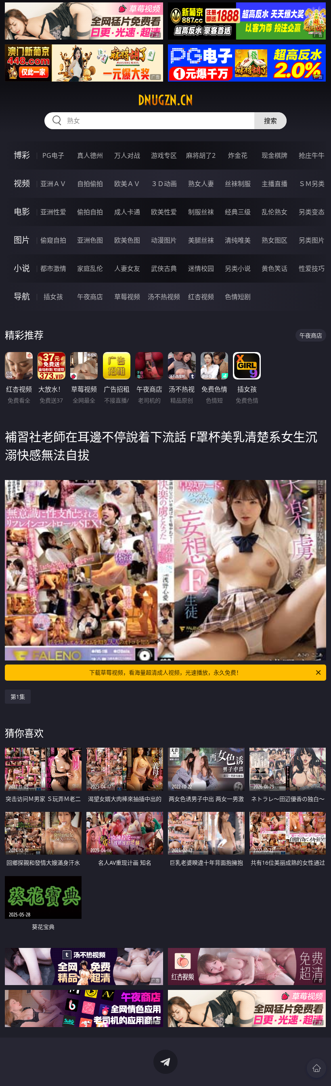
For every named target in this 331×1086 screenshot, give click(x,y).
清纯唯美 (238, 240)
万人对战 (127, 155)
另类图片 (312, 240)
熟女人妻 (201, 183)
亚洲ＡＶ (53, 183)
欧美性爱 (164, 212)
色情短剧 (238, 296)
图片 (22, 240)
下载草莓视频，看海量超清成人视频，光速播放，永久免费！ (165, 672)
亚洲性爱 (53, 212)
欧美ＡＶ (127, 183)
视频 (22, 183)
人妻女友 (127, 268)
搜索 (270, 120)
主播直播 (274, 183)
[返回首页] (316, 1068)
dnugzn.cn (165, 100)
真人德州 (90, 155)
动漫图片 (164, 240)
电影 (22, 211)
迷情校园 (201, 268)
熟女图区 (274, 240)
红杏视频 (201, 296)
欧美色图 (127, 240)
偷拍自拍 (90, 212)
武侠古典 (164, 268)
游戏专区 (164, 155)
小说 (22, 268)
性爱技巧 (312, 268)
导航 (22, 296)
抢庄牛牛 (312, 155)
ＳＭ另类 (312, 183)
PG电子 (53, 155)
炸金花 (237, 155)
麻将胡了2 (201, 155)
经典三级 (238, 212)
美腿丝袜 (201, 240)
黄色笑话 (274, 268)
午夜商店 (90, 296)
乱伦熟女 (274, 212)
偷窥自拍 (53, 240)
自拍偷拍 (90, 183)
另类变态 (312, 212)
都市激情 (53, 268)
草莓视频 (127, 296)
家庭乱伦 (90, 268)
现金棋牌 (274, 155)
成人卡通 (127, 212)
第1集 (17, 696)
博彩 (22, 155)
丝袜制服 (238, 183)
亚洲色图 (90, 240)
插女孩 (53, 296)
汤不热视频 (164, 296)
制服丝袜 (201, 212)
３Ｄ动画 (164, 183)
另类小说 (238, 268)
